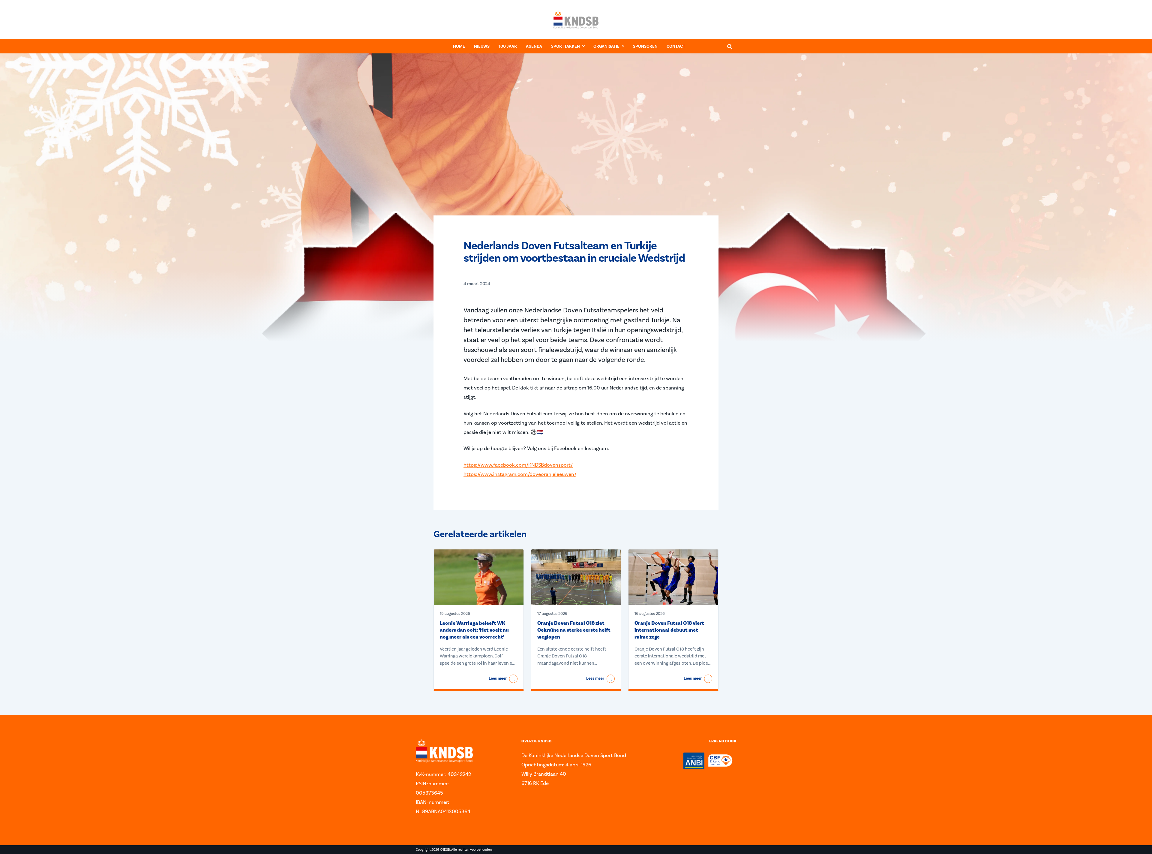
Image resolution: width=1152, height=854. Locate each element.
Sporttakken (565, 46)
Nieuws (482, 46)
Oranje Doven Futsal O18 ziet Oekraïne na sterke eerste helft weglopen (573, 630)
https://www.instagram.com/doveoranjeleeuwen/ (520, 474)
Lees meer (502, 679)
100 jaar (508, 46)
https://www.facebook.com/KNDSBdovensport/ (518, 465)
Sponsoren (645, 46)
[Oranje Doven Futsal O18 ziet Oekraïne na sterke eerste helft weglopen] (576, 577)
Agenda (534, 46)
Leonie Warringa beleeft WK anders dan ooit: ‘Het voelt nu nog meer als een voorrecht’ (474, 630)
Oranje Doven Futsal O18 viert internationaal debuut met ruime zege (669, 630)
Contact (676, 46)
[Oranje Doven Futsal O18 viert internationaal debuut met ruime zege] (673, 577)
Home (459, 46)
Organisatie (606, 46)
